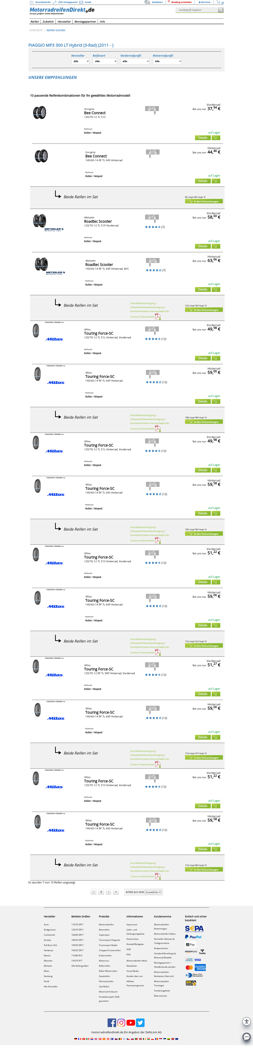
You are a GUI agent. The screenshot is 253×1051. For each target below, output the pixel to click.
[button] (246, 1021)
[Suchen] (221, 10)
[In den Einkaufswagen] (216, 137)
